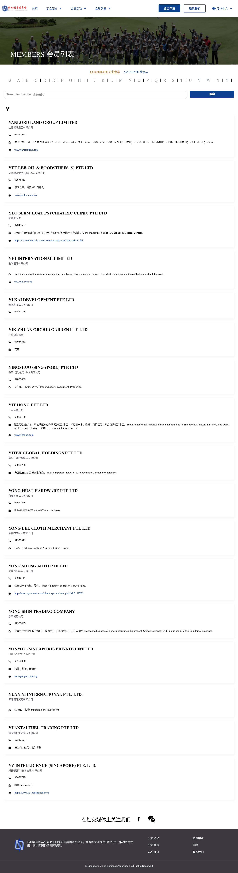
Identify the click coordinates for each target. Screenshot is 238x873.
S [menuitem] (173, 80)
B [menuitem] (27, 80)
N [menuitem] (130, 80)
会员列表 (100, 8)
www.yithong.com (24, 434)
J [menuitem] (95, 80)
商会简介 (51, 8)
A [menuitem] (18, 80)
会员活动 (76, 8)
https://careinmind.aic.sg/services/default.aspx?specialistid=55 (48, 240)
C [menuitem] (36, 80)
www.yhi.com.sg (23, 281)
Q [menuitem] (156, 80)
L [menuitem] (111, 80)
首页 (35, 8)
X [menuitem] (218, 80)
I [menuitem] (87, 80)
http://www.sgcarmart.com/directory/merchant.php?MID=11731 (48, 593)
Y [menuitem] (226, 80)
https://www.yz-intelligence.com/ (31, 792)
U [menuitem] (190, 80)
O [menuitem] (138, 80)
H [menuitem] (79, 80)
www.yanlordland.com (26, 149)
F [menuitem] (62, 80)
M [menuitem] (121, 80)
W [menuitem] (209, 80)
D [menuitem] (44, 80)
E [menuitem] (53, 80)
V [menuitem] (199, 80)
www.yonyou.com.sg (25, 676)
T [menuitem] (181, 80)
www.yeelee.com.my (25, 195)
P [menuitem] (147, 80)
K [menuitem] (103, 80)
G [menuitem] (70, 80)
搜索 (212, 94)
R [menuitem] (164, 80)
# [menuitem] (10, 80)
